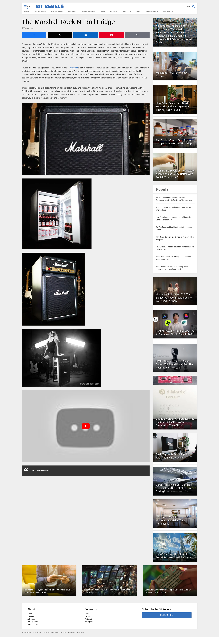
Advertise (31, 619)
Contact (31, 616)
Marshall (74, 68)
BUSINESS (72, 12)
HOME (26, 12)
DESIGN (113, 12)
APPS (103, 12)
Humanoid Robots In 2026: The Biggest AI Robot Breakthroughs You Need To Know (174, 297)
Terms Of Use (33, 624)
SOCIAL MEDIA (57, 12)
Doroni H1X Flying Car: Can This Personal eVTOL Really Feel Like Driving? (174, 488)
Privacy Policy (33, 622)
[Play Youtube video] (86, 426)
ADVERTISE (168, 12)
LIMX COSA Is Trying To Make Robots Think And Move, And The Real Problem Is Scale (174, 364)
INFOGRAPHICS (152, 12)
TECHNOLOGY (40, 12)
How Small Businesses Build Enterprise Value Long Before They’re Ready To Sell (172, 106)
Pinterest (88, 619)
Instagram (89, 622)
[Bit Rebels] (48, 7)
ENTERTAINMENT (89, 12)
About (30, 614)
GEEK (138, 12)
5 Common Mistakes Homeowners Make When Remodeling (170, 520)
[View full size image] (86, 139)
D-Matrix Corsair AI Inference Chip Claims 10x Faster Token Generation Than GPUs (175, 422)
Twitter (87, 616)
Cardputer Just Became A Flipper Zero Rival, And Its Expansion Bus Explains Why (168, 591)
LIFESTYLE (126, 12)
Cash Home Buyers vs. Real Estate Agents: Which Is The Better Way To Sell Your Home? (175, 174)
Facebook (88, 614)
